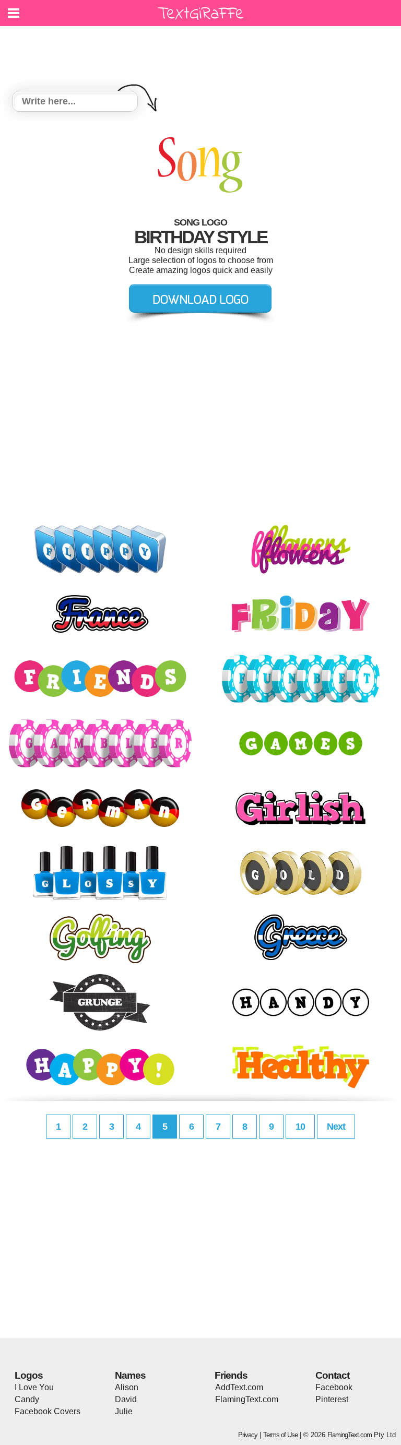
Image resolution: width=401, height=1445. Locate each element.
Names (130, 1375)
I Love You (34, 1387)
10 (300, 1126)
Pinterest (331, 1399)
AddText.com (239, 1387)
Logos (29, 1375)
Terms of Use (280, 1435)
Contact (332, 1375)
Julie (124, 1411)
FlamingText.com (246, 1399)
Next (336, 1126)
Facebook (333, 1387)
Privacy (247, 1435)
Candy (27, 1399)
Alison (126, 1387)
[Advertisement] (203, 52)
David (126, 1399)
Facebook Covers (47, 1411)
